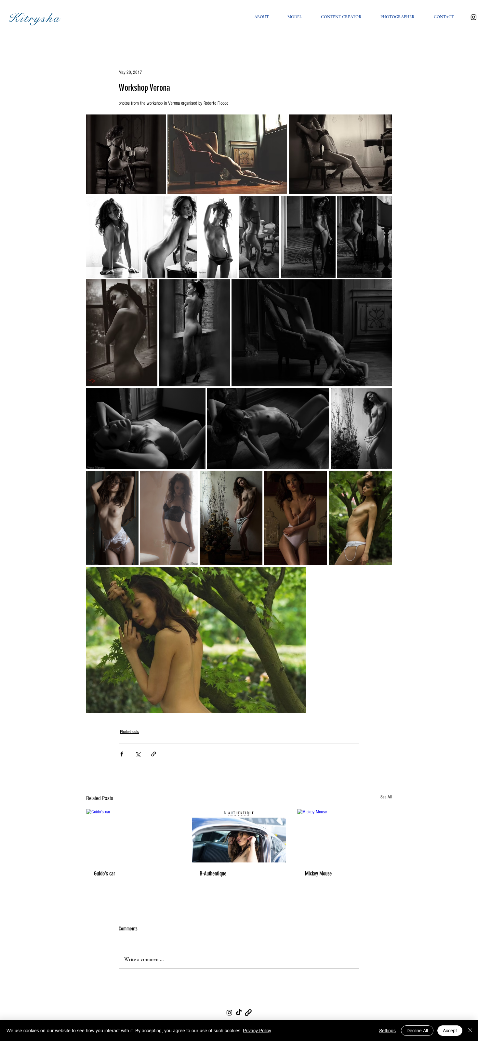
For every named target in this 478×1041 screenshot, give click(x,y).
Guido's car (104, 873)
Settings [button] (387, 1030)
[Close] (470, 1030)
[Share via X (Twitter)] (138, 754)
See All (386, 797)
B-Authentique (213, 873)
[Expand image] (126, 154)
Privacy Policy (257, 1030)
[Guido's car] (133, 835)
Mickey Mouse (318, 873)
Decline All (417, 1030)
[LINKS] (248, 1012)
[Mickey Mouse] (344, 835)
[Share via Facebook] (122, 754)
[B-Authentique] (239, 835)
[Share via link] (154, 754)
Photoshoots (129, 731)
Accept (450, 1030)
